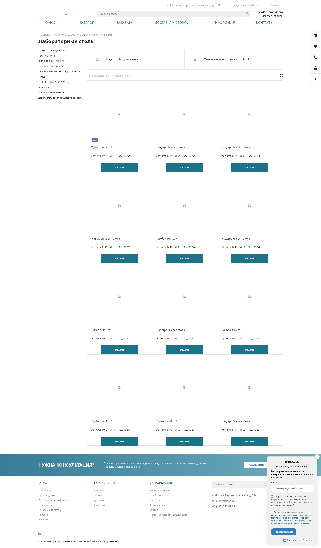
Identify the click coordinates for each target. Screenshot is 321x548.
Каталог (98, 490)
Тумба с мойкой (101, 147)
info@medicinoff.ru (244, 5)
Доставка (99, 500)
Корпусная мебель (160, 490)
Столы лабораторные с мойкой (226, 59)
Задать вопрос (257, 465)
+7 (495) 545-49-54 (223, 506)
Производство (46, 495)
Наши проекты (47, 505)
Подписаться (284, 531)
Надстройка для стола (170, 147)
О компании (45, 490)
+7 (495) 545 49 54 (270, 12)
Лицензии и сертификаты (53, 500)
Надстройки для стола (122, 59)
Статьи (154, 509)
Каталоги (155, 500)
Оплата (98, 495)
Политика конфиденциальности (168, 514)
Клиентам (99, 505)
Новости (43, 514)
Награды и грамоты (49, 509)
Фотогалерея (157, 505)
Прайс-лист (156, 495)
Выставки (43, 519)
